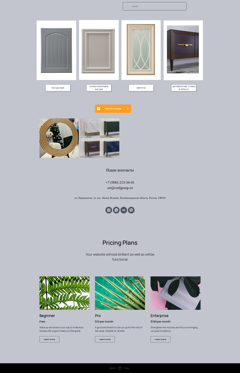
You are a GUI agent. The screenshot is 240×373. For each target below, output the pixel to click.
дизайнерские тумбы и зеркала (183, 87)
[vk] (123, 210)
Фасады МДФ (58, 87)
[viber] (131, 210)
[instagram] (108, 210)
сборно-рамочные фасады (99, 87)
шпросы (141, 87)
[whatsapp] (116, 210)
